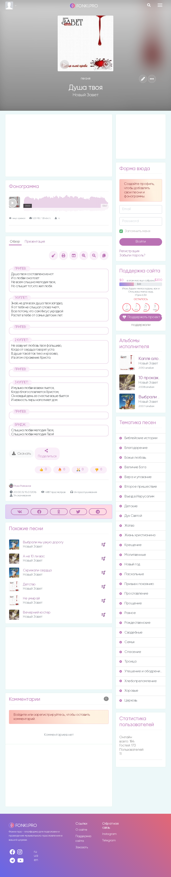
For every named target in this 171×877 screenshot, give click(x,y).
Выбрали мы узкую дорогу (43, 542)
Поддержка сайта (83, 838)
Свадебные (133, 632)
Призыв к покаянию (139, 584)
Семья (129, 642)
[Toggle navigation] (160, 5)
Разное (130, 613)
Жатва (129, 525)
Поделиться (47, 456)
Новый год (132, 564)
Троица (130, 661)
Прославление (136, 593)
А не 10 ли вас (34, 556)
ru (35, 851)
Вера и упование (138, 477)
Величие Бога (135, 467)
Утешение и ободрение (143, 671)
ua (36, 855)
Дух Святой (133, 515)
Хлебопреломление (140, 681)
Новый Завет (86, 95)
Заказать (81, 847)
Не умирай (31, 598)
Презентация (35, 241)
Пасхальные (134, 574)
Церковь (130, 700)
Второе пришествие (140, 486)
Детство (29, 584)
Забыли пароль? (132, 255)
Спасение (132, 652)
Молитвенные (135, 554)
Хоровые (131, 690)
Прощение (133, 603)
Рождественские (137, 622)
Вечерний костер (37, 612)
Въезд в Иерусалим (139, 496)
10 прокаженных (154, 378)
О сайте (81, 829)
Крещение (132, 545)
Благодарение (135, 448)
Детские (131, 506)
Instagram (109, 834)
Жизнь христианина (139, 535)
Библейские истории (140, 438)
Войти (141, 241)
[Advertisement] (58, 145)
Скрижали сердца (37, 570)
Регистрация (129, 251)
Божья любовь (135, 457)
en (36, 860)
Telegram (109, 840)
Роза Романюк (22, 485)
